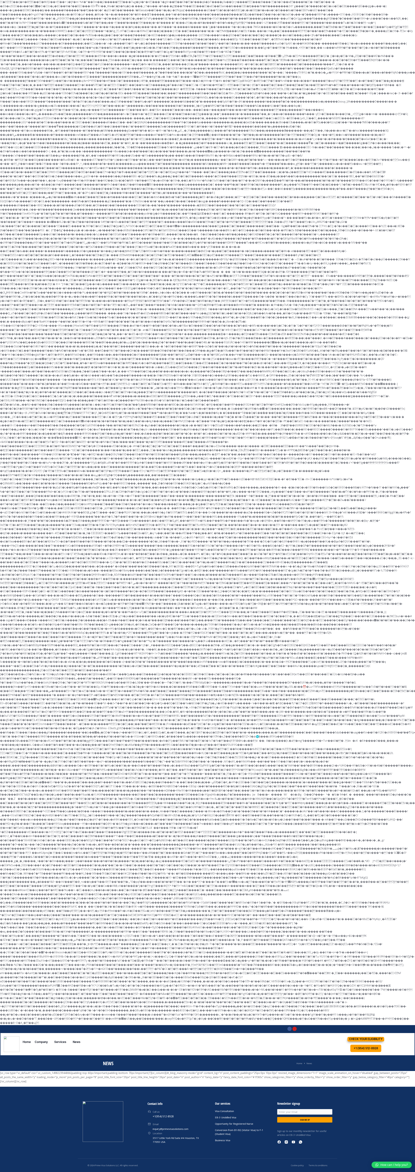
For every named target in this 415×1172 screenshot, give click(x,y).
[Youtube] (294, 1029)
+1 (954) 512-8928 (366, 1048)
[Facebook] (289, 1029)
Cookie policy (297, 1165)
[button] (392, 1165)
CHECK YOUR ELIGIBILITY (366, 1039)
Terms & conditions (318, 1165)
